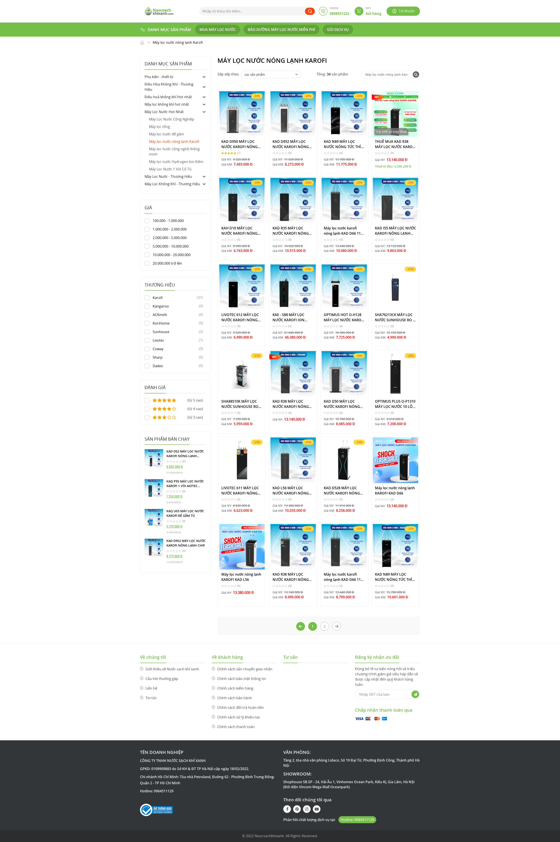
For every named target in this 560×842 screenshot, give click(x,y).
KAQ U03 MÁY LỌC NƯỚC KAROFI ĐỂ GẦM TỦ (185, 513)
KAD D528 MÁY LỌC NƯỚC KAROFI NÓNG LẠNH (342, 490)
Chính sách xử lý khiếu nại (238, 717)
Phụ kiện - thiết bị (159, 76)
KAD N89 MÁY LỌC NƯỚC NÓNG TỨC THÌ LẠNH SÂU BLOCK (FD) (394, 577)
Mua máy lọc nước (218, 29)
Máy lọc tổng (159, 126)
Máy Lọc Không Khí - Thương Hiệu (172, 184)
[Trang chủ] (159, 10)
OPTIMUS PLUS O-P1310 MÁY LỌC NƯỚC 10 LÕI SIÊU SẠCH (395, 404)
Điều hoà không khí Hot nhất (168, 96)
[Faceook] (287, 809)
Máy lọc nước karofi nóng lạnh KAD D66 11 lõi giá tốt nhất (342, 231)
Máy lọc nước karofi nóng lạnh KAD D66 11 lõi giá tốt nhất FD (342, 577)
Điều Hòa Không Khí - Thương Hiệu (169, 87)
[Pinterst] (297, 809)
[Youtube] (316, 809)
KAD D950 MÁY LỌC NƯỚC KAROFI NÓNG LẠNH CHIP (239, 144)
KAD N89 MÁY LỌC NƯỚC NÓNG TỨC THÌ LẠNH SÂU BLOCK (342, 144)
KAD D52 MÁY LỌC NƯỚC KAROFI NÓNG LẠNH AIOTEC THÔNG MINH (185, 453)
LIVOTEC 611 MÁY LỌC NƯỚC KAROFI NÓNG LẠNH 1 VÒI (240, 490)
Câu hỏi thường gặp (161, 678)
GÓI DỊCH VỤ (338, 29)
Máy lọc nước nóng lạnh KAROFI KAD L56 (241, 577)
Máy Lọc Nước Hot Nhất (142, 42)
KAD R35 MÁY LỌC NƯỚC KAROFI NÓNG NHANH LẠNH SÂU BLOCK (291, 231)
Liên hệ (151, 688)
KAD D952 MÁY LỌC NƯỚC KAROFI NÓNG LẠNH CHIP (186, 543)
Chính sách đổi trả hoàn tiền (240, 707)
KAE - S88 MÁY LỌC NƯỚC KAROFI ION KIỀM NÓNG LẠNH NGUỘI (288, 317)
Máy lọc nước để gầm (166, 134)
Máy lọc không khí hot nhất (167, 104)
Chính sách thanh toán (236, 726)
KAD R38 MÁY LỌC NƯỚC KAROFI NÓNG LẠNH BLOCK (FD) (291, 577)
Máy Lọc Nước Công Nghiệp (171, 119)
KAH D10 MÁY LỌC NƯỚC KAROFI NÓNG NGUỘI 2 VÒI (239, 231)
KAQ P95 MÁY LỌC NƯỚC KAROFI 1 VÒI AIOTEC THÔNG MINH (185, 483)
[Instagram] (307, 809)
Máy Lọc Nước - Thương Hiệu (168, 176)
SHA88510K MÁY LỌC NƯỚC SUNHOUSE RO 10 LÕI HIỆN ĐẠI (239, 404)
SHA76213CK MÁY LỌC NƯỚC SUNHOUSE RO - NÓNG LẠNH (394, 317)
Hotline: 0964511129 (357, 819)
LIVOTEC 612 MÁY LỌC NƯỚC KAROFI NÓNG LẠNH (240, 317)
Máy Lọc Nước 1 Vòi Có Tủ (170, 169)
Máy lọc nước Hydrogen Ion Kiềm (176, 161)
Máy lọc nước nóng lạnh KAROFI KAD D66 (395, 490)
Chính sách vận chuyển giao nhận (244, 669)
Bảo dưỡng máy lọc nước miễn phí (281, 29)
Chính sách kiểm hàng (235, 688)
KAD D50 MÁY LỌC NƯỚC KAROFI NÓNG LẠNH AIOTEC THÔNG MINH (342, 404)
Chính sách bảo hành (234, 697)
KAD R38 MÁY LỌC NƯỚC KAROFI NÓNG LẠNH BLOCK (291, 404)
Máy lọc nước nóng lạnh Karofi (174, 141)
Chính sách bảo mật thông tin (241, 678)
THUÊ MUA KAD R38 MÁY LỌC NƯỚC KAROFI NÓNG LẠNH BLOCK (395, 144)
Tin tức (151, 697)
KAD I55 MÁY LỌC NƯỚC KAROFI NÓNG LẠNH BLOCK (395, 231)
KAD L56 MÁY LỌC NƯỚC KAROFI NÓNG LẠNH (291, 490)
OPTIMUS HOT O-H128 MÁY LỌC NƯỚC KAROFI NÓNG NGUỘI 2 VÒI (344, 317)
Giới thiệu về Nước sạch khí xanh (172, 669)
